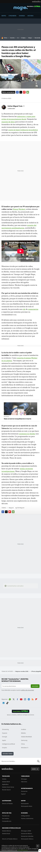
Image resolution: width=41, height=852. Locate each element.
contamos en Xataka (27, 434)
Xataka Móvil (6, 782)
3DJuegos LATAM (26, 831)
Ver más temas (7, 754)
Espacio (4, 733)
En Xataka (6, 416)
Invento (12, 38)
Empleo (4, 747)
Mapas (4, 16)
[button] (16, 106)
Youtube (21, 698)
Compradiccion (6, 821)
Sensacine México (26, 833)
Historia (30, 16)
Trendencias (5, 816)
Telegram (28, 698)
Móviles (23, 733)
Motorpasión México (27, 839)
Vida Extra (24, 782)
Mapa (30, 38)
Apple (4, 740)
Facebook (17, 92)
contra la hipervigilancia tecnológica (23, 130)
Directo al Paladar (7, 803)
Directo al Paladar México (9, 839)
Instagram (25, 698)
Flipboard (24, 92)
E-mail (27, 92)
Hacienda (37, 38)
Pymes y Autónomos (27, 818)
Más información (23, 850)
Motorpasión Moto (26, 806)
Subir (34, 769)
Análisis (23, 729)
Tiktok (7, 702)
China (5, 38)
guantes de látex (8, 122)
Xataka (4, 779)
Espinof (23, 794)
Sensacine (24, 791)
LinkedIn (3, 702)
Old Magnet (20, 508)
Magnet (20, 8)
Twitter (20, 92)
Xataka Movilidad (26, 737)
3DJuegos (24, 779)
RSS (32, 698)
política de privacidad (27, 690)
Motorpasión (25, 803)
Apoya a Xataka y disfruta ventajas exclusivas (20, 715)
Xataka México (6, 831)
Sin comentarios (9, 92)
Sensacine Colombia (27, 836)
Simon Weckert (19, 209)
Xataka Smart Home (8, 787)
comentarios (33, 309)
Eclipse (23, 38)
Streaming (5, 729)
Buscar (38, 761)
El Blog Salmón (25, 816)
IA (17, 38)
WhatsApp (9, 698)
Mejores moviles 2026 (22, 671)
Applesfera (5, 784)
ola (24, 309)
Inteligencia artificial (8, 744)
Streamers (12, 16)
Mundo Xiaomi (6, 790)
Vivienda (22, 16)
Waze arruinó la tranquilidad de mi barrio (17, 419)
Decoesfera (5, 818)
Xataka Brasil (6, 833)
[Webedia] (36, 1)
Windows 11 (24, 747)
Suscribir (35, 686)
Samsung (24, 740)
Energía (4, 737)
